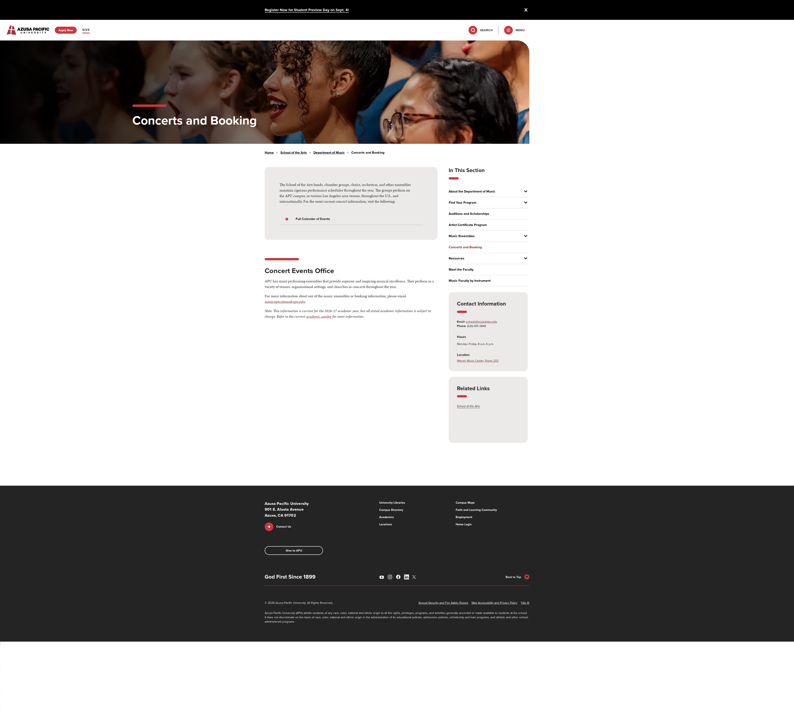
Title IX (525, 603)
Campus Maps (465, 503)
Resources (456, 258)
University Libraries (392, 503)
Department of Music (329, 152)
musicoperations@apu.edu (285, 301)
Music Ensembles (462, 236)
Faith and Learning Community (476, 510)
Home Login (464, 524)
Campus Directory (391, 510)
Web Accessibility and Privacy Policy (494, 603)
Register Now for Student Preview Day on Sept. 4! (307, 10)
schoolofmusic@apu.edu (481, 322)
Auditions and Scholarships (469, 214)
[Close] (526, 10)
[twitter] (414, 577)
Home (269, 152)
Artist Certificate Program (468, 225)
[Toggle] (524, 191)
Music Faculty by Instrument (469, 281)
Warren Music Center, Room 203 (478, 361)
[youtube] (381, 576)
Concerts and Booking (465, 247)
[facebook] (398, 577)
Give (86, 30)
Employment (464, 517)
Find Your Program (462, 203)
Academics (386, 517)
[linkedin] (406, 576)
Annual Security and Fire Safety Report (443, 603)
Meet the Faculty (461, 270)
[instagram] (389, 576)
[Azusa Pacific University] (28, 30)
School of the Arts (293, 152)
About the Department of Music (472, 191)
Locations (385, 524)
